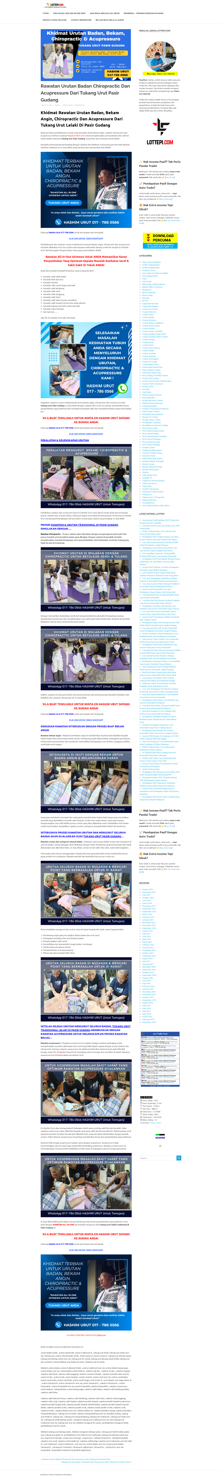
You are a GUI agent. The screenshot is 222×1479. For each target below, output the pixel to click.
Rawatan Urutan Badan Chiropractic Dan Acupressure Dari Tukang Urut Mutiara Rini (76, 1459)
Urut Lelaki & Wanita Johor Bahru (156, 505)
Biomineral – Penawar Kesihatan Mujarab (143, 13)
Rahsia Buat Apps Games (152, 458)
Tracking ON (166, 1085)
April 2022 (146, 939)
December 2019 (149, 991)
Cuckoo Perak (147, 342)
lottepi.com (101, 1335)
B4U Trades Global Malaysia (153, 284)
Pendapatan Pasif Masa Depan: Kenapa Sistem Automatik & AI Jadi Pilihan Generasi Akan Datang (160, 561)
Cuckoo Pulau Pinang (151, 348)
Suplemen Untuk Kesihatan (153, 480)
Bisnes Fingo (147, 295)
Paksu (57, 105)
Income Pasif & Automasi (152, 383)
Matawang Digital (149, 406)
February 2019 (148, 1019)
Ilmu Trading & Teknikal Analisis (155, 375)
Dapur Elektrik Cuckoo (151, 370)
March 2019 (147, 1016)
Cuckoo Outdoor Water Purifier (155, 336)
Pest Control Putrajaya (151, 439)
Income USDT (147, 386)
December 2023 (149, 906)
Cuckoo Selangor (149, 356)
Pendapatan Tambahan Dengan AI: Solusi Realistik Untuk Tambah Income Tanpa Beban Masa (158, 719)
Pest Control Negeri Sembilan (154, 436)
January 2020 (147, 989)
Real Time (159, 1085)
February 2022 (148, 944)
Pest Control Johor (150, 428)
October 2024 (148, 897)
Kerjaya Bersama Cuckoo (152, 400)
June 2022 (146, 936)
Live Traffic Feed (160, 1034)
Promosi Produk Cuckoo (152, 453)
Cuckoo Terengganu (150, 359)
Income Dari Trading (150, 378)
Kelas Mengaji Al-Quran (152, 395)
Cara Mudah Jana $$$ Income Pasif (69, 13)
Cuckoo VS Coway (149, 361)
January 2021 (147, 964)
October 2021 (148, 953)
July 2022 (146, 933)
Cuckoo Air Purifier (150, 309)
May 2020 (146, 983)
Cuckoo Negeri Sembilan (152, 331)
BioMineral (146, 289)
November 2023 (149, 908)
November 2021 (149, 950)
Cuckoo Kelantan (149, 320)
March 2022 (147, 942)
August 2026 (147, 889)
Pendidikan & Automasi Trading (155, 425)
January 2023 (147, 920)
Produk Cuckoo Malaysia (55, 20)
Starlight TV (147, 478)
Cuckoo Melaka (148, 328)
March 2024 (147, 903)
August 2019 (147, 1003)
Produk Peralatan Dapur (152, 450)
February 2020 (148, 986)
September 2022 (149, 928)
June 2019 (146, 1008)
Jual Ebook (146, 392)
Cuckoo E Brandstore (81, 20)
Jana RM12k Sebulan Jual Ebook (105, 13)
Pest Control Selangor (151, 444)
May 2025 (146, 895)
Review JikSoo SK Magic (152, 466)
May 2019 (146, 1011)
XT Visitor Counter (155, 1123)
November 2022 (149, 925)
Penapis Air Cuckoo (150, 417)
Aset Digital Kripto (149, 276)
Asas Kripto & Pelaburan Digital (155, 273)
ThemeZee (67, 1474)
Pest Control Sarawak (151, 442)
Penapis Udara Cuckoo (151, 419)
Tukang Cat (146, 494)
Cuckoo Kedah (148, 317)
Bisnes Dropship (149, 292)
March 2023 (147, 914)
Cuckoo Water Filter (150, 364)
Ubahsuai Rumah (149, 500)
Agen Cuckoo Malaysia (151, 262)
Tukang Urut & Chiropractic (73, 105)
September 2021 (149, 955)
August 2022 (147, 931)
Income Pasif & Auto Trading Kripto (156, 381)
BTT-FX (145, 300)
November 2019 (149, 994)
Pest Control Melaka (150, 433)
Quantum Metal (148, 455)
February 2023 (148, 917)
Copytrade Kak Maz (150, 303)
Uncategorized (148, 502)
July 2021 (146, 961)
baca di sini (169, 177)
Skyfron (145, 472)
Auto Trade (146, 281)
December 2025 (149, 892)
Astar (144, 278)
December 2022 (149, 922)
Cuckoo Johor (148, 314)
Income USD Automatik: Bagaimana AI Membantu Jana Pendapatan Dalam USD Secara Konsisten (159, 791)
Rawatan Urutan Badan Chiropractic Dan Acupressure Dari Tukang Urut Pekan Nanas (96, 1462)
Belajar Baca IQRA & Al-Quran (110, 20)
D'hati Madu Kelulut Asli (152, 367)
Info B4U (146, 389)
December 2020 (149, 967)
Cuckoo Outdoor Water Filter (154, 334)
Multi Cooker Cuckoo (150, 411)
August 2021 (147, 958)
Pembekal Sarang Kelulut (152, 414)
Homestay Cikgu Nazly (151, 372)
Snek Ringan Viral (149, 475)
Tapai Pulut (146, 486)
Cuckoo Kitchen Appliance (153, 323)
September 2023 (149, 911)
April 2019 (146, 1014)
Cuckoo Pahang (148, 339)
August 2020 (147, 978)
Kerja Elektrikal (148, 397)
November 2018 (149, 1022)
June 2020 (146, 980)
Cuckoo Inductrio (149, 312)
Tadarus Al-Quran (149, 483)
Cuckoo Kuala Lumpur (151, 325)
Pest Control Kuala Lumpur (153, 431)
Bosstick (145, 298)
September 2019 (149, 1000)
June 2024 (146, 900)
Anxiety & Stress (149, 270)
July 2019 (146, 1005)
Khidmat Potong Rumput (152, 403)
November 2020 (149, 969)
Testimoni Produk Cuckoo (152, 491)
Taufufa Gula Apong (150, 489)
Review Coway (148, 464)
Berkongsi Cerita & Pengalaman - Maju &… (154, 1039)
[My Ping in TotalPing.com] (160, 1137)
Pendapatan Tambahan (151, 422)
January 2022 (147, 947)
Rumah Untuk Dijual (150, 469)
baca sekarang (166, 199)
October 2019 (148, 997)
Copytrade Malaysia (150, 306)
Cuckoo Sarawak (149, 353)
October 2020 (148, 972)
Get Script (153, 1085)
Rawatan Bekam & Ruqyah (153, 461)
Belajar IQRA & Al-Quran (152, 287)
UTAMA (46, 13)
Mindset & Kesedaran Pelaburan (155, 408)
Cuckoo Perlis (147, 345)
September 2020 (149, 975)
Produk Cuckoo (148, 447)
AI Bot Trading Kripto (151, 265)
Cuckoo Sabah (148, 350)
